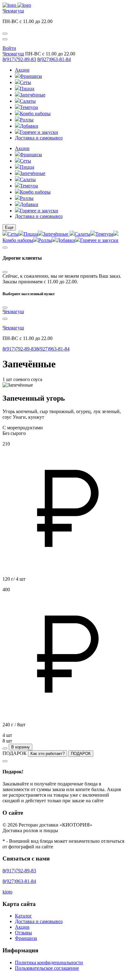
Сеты (25, 82)
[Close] (4, 272)
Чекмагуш (13, 10)
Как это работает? (47, 753)
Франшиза (31, 76)
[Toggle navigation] (4, 39)
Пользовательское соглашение (47, 968)
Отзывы (23, 932)
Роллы (27, 119)
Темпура (29, 107)
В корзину (20, 747)
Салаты (28, 101)
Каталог (23, 915)
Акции (22, 70)
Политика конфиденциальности (49, 962)
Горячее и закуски (39, 132)
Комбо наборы (35, 113)
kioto (7, 891)
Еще (9, 227)
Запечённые (32, 94)
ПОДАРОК (81, 753)
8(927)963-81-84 (54, 59)
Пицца (27, 88)
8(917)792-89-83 (19, 59)
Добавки (29, 126)
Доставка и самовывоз (38, 137)
